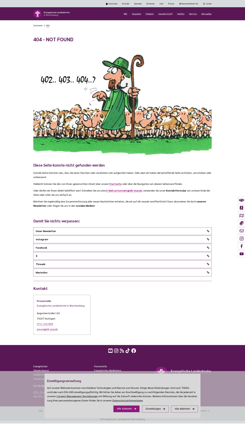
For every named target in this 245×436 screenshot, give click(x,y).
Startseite (113, 3)
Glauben (136, 13)
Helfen (180, 13)
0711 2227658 (45, 323)
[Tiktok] (127, 350)
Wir (125, 13)
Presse (171, 3)
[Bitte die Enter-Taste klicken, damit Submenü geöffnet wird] (129, 14)
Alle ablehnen (182, 408)
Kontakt (125, 3)
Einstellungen (153, 408)
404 (47, 25)
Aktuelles (206, 13)
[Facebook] (134, 350)
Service (193, 13)
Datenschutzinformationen (127, 400)
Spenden (138, 3)
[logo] (51, 13)
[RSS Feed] (122, 350)
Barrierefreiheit (189, 3)
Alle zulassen (124, 408)
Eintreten (150, 3)
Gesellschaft (165, 13)
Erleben (150, 13)
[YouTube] (110, 350)
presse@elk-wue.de (47, 329)
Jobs (161, 3)
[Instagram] (116, 350)
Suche (209, 3)
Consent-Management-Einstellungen (77, 396)
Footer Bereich (8, 357)
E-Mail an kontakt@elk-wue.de (124, 190)
